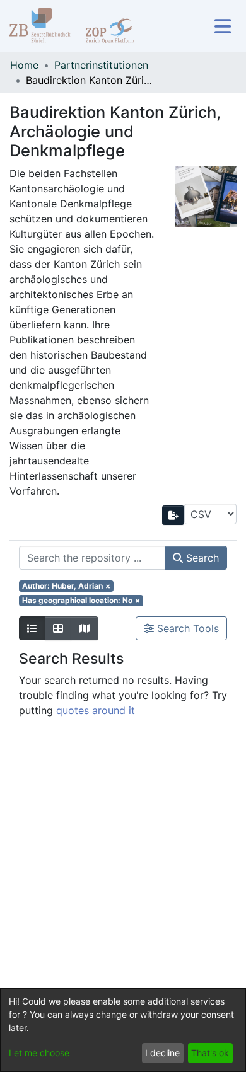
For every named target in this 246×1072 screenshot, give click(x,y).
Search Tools (186, 628)
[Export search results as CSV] (173, 515)
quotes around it (95, 710)
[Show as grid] (58, 628)
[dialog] (123, 1030)
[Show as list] (32, 628)
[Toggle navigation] (222, 26)
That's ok (210, 1052)
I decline (162, 1052)
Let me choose (39, 1052)
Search (201, 557)
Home (24, 65)
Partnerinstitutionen (101, 65)
